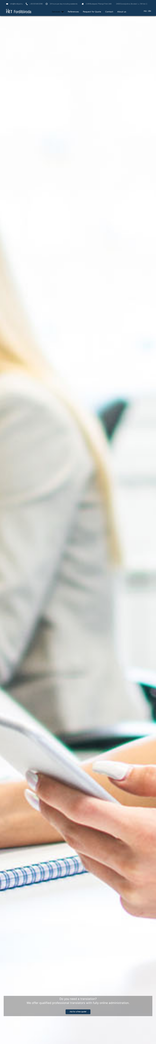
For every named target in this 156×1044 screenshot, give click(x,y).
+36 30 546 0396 (36, 4)
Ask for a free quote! (78, 1012)
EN (149, 11)
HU (145, 11)
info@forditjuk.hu (16, 4)
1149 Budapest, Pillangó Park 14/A (99, 4)
